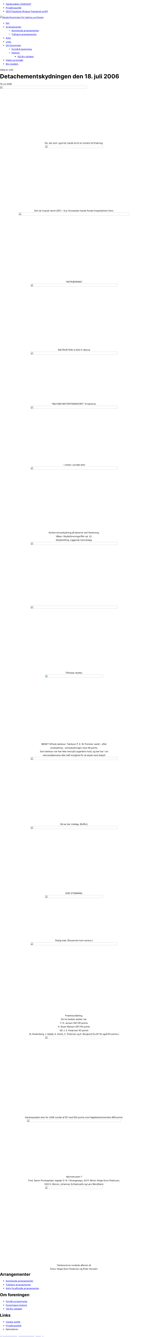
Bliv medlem (12, 64)
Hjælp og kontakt (14, 60)
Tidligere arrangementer (24, 34)
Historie (16, 52)
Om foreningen (13, 45)
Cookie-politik (13, 1321)
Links (8, 41)
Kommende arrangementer (25, 30)
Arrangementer (13, 27)
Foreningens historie (16, 1305)
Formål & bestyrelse (22, 49)
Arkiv (8, 38)
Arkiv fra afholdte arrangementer (22, 1288)
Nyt (7, 23)
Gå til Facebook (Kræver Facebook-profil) (27, 11)
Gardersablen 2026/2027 (18, 4)
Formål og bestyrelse (16, 1301)
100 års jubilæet (25, 56)
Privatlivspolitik (13, 7)
